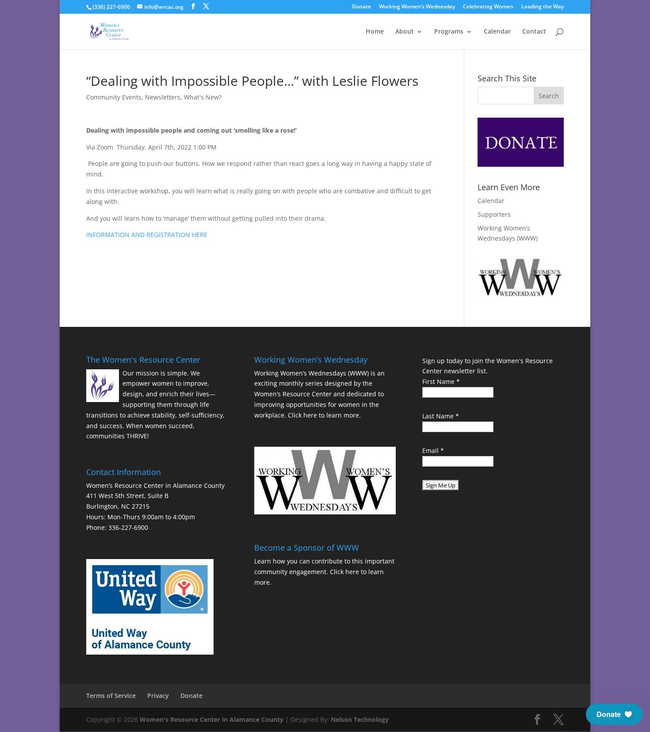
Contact (534, 31)
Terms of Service (111, 695)
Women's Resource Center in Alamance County (211, 719)
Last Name (440, 416)
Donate (361, 7)
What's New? (203, 97)
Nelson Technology (360, 719)
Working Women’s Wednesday (417, 7)
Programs (448, 31)
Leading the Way (542, 7)
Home (375, 31)
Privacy (158, 695)
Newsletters (162, 97)
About (404, 31)
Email (433, 450)
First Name (441, 381)
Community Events (113, 97)
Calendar (497, 31)
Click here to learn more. (324, 415)
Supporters (494, 214)
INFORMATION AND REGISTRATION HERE (146, 234)
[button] (614, 714)
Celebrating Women (488, 7)
